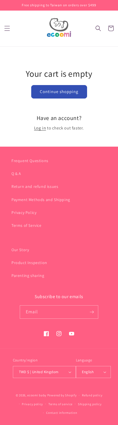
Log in (40, 128)
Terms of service (60, 404)
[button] (7, 28)
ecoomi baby (36, 395)
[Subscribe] (91, 312)
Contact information (61, 413)
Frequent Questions (29, 160)
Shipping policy (90, 404)
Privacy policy (32, 404)
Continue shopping (59, 91)
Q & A (16, 173)
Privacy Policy (23, 212)
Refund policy (92, 395)
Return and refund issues (34, 186)
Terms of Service (26, 225)
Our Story (20, 249)
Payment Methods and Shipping (40, 199)
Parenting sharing (27, 275)
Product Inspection (29, 262)
